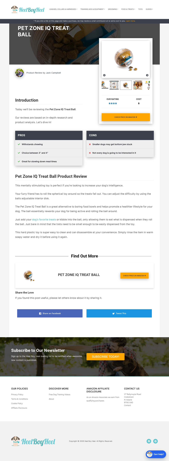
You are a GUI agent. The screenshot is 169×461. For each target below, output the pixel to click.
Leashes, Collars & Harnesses (62, 9)
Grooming (112, 9)
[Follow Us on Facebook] (149, 441)
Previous (104, 75)
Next (147, 75)
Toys (140, 9)
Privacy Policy (17, 394)
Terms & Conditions (19, 399)
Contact (127, 405)
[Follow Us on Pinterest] (155, 441)
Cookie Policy (17, 403)
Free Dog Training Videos (59, 394)
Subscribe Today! (105, 356)
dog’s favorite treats (44, 219)
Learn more (130, 21)
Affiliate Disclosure (19, 408)
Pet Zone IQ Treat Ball (79, 275)
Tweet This (120, 313)
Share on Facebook (51, 313)
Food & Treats (127, 9)
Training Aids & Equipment (92, 9)
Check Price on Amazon (125, 117)
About (51, 399)
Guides (149, 9)
